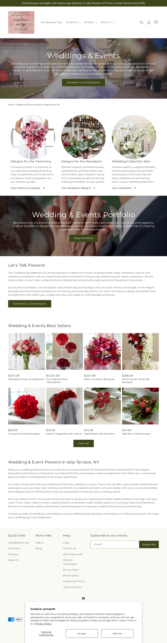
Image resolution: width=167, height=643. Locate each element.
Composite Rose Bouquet (24, 433)
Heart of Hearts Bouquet (99, 379)
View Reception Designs (76, 188)
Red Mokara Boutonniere (99, 433)
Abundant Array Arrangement (26, 379)
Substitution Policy (74, 581)
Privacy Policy (43, 623)
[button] (73, 22)
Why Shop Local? (73, 554)
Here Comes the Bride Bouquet (135, 381)
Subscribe (149, 544)
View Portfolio (83, 238)
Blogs (39, 548)
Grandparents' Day (18, 542)
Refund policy (71, 575)
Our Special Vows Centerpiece (57, 381)
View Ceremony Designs (25, 188)
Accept (82, 633)
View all (83, 443)
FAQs (66, 542)
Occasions (14, 548)
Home (11, 104)
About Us (13, 560)
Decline (117, 633)
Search (39, 542)
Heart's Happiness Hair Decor (64, 433)
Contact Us (69, 548)
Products (13, 554)
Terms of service (72, 587)
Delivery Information (70, 562)
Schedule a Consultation (83, 82)
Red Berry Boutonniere (136, 433)
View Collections (122, 188)
